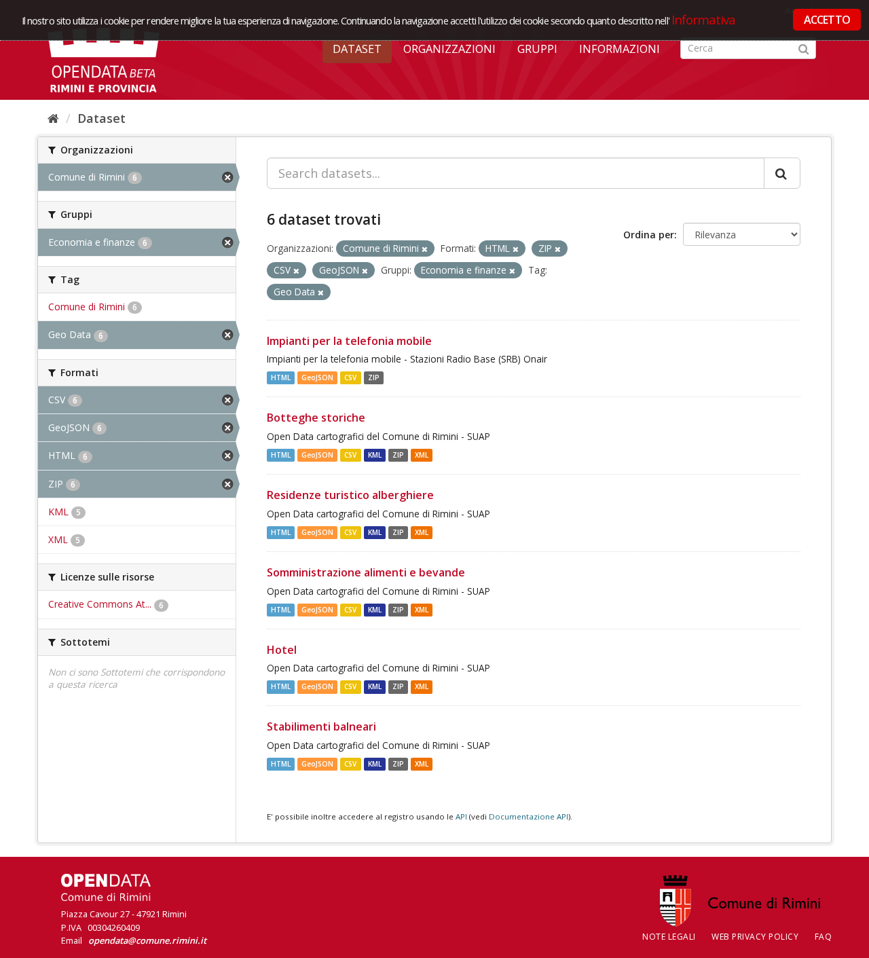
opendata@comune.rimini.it (147, 940)
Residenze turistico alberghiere (350, 494)
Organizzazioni (449, 48)
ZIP (374, 377)
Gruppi (537, 48)
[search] (782, 173)
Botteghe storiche (316, 417)
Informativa (703, 19)
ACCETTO (827, 19)
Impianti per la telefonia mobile (349, 340)
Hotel (282, 649)
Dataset (357, 48)
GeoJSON (317, 377)
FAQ (823, 936)
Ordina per (648, 234)
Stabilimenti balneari (321, 726)
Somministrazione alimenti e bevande (366, 572)
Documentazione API (528, 816)
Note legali (669, 936)
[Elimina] (425, 249)
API (461, 816)
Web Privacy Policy (754, 936)
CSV (350, 377)
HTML (281, 377)
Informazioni (619, 48)
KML (375, 455)
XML (421, 455)
